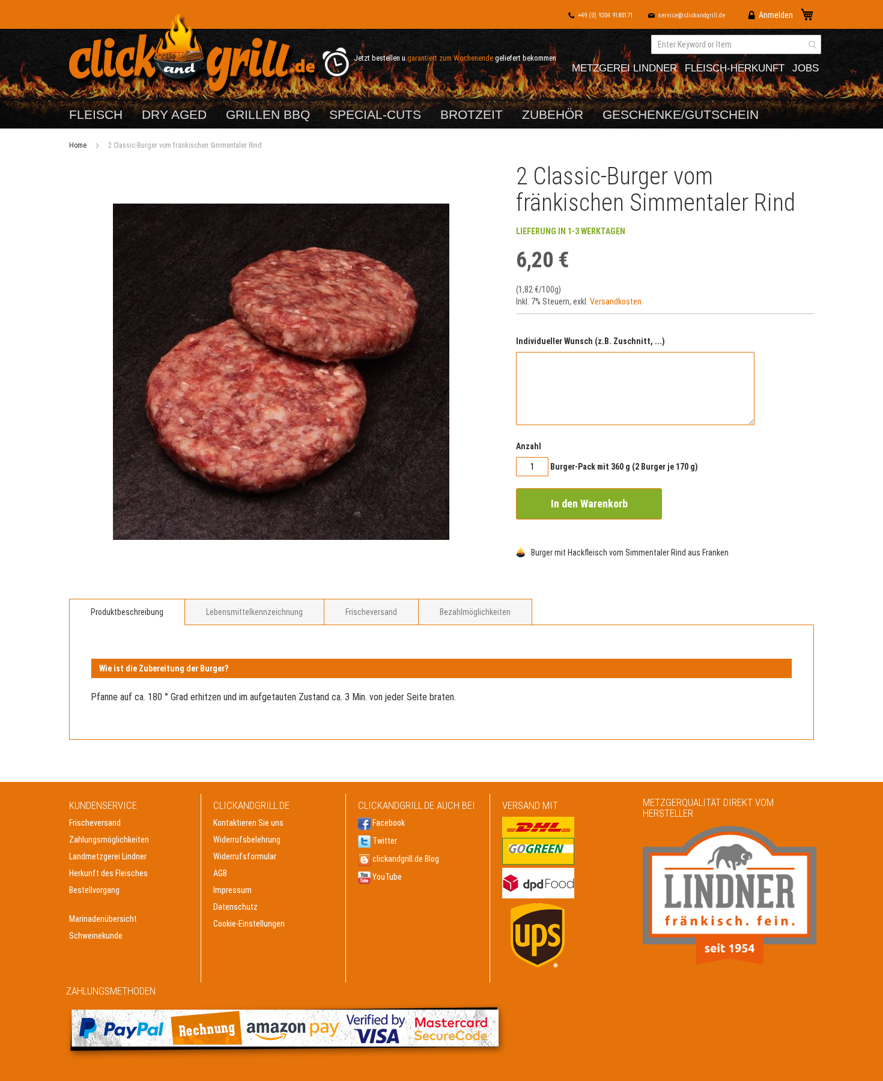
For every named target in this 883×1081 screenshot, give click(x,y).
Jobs (805, 68)
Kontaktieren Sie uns (248, 823)
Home (77, 145)
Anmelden (776, 15)
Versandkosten (616, 301)
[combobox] (736, 44)
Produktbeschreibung (127, 612)
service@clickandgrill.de (691, 15)
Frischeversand (371, 612)
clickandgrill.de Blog (405, 859)
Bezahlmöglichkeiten (475, 612)
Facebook (388, 823)
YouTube (386, 877)
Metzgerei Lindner (624, 68)
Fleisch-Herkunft (734, 68)
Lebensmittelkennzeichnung (254, 612)
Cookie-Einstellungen (249, 923)
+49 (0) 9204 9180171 (605, 15)
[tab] (127, 612)
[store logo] (195, 55)
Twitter (384, 841)
